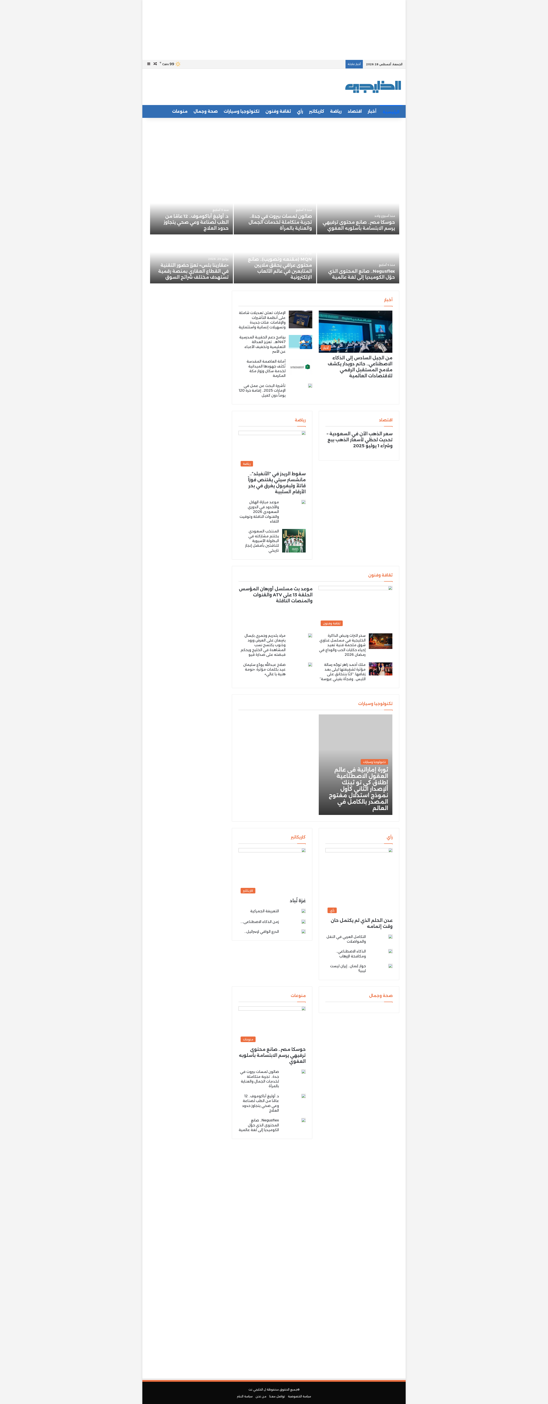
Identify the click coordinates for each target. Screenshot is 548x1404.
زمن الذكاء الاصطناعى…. (259, 922)
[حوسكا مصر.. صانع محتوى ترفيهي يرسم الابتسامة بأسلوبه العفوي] (358, 210)
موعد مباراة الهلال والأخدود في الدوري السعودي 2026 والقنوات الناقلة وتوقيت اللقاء (259, 511)
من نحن (261, 1396)
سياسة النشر (245, 1396)
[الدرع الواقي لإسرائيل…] (303, 931)
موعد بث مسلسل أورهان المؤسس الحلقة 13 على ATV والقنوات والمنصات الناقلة (276, 594)
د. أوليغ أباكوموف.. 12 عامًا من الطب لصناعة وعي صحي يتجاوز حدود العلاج (196, 222)
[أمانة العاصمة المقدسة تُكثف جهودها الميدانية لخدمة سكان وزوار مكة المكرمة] (300, 367)
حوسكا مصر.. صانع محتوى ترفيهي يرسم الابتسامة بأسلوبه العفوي (272, 1055)
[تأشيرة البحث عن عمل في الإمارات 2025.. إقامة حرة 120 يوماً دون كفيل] (310, 386)
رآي (300, 111)
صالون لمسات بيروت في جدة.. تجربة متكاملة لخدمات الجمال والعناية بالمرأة (280, 222)
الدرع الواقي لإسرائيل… (261, 932)
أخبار (372, 111)
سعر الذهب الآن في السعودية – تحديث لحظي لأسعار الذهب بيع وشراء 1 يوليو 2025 (360, 439)
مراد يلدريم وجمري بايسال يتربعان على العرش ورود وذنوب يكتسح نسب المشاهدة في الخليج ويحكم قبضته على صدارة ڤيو (263, 645)
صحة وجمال (206, 111)
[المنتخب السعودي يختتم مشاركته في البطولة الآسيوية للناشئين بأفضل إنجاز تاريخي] (294, 540)
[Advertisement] (274, 30)
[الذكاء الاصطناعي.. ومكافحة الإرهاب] (390, 951)
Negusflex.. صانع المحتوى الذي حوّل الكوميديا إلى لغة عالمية (259, 1125)
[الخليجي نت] (373, 86)
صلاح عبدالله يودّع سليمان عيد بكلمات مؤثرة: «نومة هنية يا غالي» (264, 669)
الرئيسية (391, 112)
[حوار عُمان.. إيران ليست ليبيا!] (390, 967)
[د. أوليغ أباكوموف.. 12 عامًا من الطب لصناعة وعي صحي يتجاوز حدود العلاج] (191, 210)
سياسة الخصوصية (299, 1396)
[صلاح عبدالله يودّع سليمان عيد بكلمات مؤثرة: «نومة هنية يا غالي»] (310, 664)
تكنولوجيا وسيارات (241, 111)
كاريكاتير (316, 111)
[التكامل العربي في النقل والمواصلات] (390, 937)
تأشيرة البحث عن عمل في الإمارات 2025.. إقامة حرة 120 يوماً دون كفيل (262, 390)
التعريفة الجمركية (264, 911)
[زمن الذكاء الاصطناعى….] (303, 922)
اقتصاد (355, 111)
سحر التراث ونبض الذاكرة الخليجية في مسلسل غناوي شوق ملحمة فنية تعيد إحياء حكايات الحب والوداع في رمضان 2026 (342, 645)
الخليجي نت (256, 1389)
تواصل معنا (277, 1396)
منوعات (180, 111)
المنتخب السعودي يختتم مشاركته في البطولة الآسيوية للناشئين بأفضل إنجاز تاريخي (262, 540)
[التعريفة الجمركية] (303, 911)
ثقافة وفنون (278, 111)
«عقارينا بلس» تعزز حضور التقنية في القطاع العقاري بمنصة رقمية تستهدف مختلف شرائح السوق (193, 271)
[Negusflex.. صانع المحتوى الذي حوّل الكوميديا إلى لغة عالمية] (358, 259)
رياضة (336, 111)
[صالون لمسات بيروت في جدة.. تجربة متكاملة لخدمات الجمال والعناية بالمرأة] (275, 210)
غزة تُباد (298, 900)
